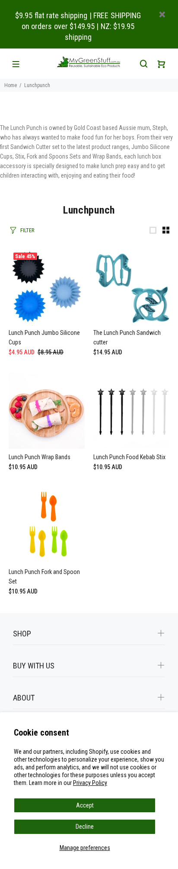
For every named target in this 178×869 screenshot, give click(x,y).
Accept (85, 805)
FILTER (27, 230)
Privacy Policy (90, 782)
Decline (85, 826)
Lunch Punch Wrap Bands (39, 457)
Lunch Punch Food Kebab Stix (129, 457)
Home (10, 85)
